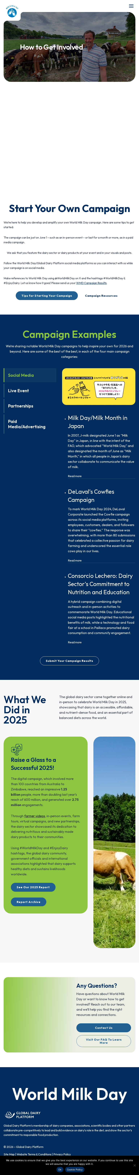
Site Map (9, 1154)
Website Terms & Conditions (34, 1154)
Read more (75, 476)
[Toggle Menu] (131, 6)
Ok (60, 1169)
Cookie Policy (75, 1169)
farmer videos (34, 816)
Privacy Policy (62, 1154)
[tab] (30, 375)
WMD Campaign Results (91, 283)
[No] (134, 1165)
